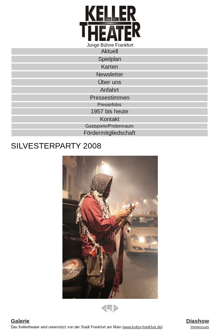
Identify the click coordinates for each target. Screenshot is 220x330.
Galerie (20, 321)
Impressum (199, 327)
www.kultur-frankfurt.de (142, 327)
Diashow (197, 321)
